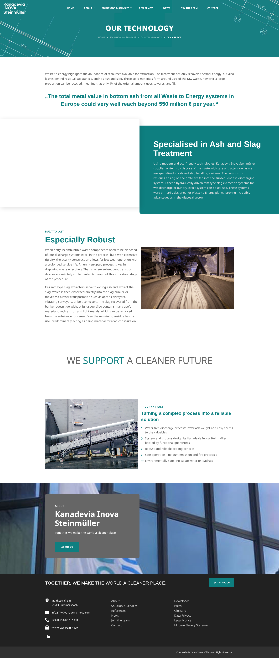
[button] (264, 8)
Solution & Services (124, 606)
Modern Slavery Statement (192, 625)
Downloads (182, 601)
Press (178, 606)
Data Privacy (182, 615)
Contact (116, 625)
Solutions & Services (123, 37)
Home (101, 37)
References (118, 611)
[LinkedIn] (48, 636)
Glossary (180, 611)
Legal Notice (182, 620)
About (115, 601)
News (115, 615)
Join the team (120, 620)
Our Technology (151, 37)
